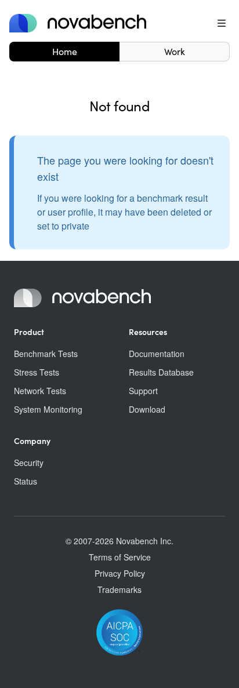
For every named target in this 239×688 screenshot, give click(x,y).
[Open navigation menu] (221, 23)
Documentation (156, 353)
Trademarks (119, 589)
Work (174, 51)
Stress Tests (36, 372)
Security (29, 462)
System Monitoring (48, 409)
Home (64, 51)
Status (25, 481)
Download (147, 409)
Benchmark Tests (46, 353)
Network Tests (40, 390)
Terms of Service (120, 557)
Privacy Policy (120, 573)
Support (143, 390)
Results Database (161, 372)
